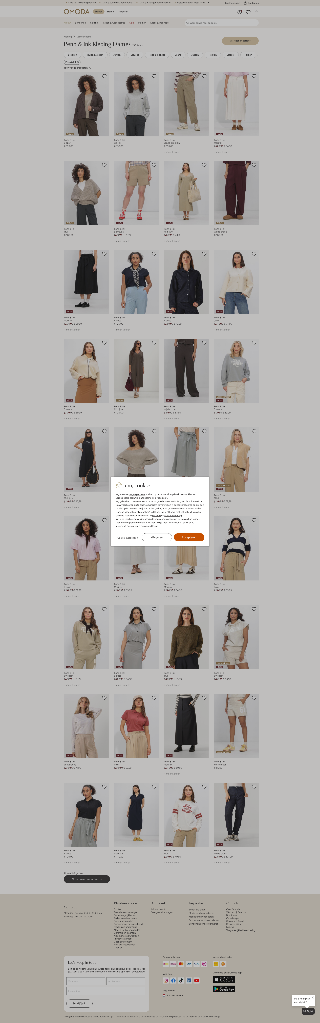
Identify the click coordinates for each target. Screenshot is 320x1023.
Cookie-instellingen (127, 537)
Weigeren (157, 537)
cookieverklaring (173, 515)
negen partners (137, 494)
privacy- (156, 515)
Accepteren (189, 537)
